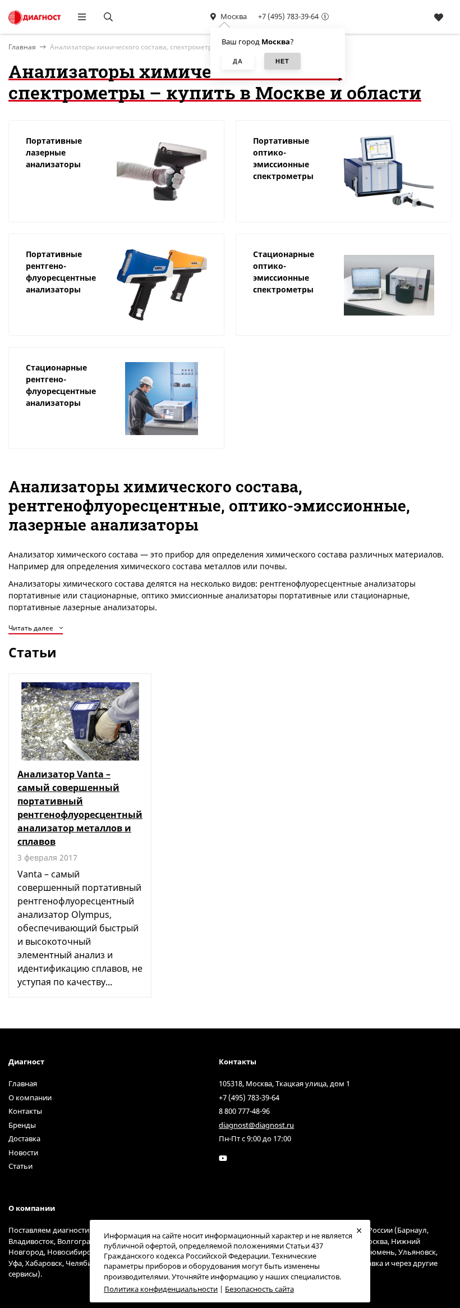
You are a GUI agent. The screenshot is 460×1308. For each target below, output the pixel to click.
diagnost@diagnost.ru (256, 1125)
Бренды (22, 1125)
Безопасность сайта (259, 1289)
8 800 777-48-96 (244, 1111)
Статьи (20, 1166)
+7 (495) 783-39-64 (288, 16)
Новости (23, 1152)
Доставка (24, 1138)
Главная (22, 1083)
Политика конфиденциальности (161, 1289)
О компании (30, 1097)
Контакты (25, 1111)
